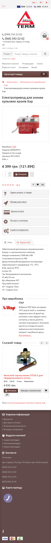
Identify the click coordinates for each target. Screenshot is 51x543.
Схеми (40, 63)
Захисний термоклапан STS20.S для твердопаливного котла (23, 376)
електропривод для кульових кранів (24, 402)
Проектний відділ (12, 446)
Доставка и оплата (12, 422)
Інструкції (23, 67)
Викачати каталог (10, 63)
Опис (10, 242)
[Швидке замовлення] (32, 174)
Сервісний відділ (11, 440)
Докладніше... (25, 335)
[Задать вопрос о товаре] (33, 185)
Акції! (34, 67)
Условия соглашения (13, 429)
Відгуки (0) (25, 242)
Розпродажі (27, 63)
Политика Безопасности (15, 426)
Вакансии (8, 419)
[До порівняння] (42, 185)
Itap (43, 402)
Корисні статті (9, 67)
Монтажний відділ (12, 443)
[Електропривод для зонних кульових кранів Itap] (25, 124)
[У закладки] (37, 185)
